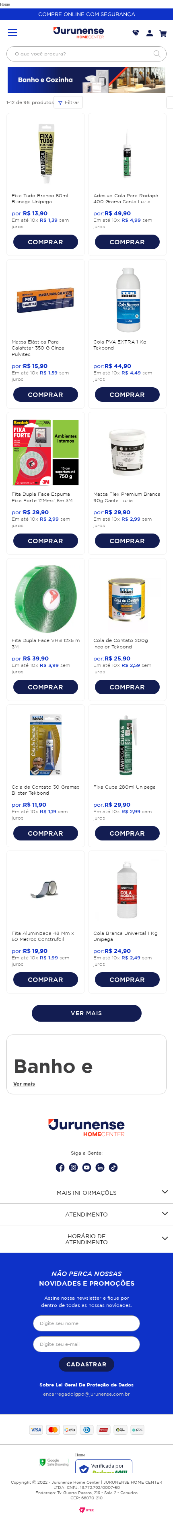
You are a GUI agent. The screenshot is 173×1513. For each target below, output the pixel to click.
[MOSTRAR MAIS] (87, 1013)
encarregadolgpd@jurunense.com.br (86, 1393)
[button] (12, 33)
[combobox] (86, 53)
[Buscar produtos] (156, 54)
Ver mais (24, 1084)
